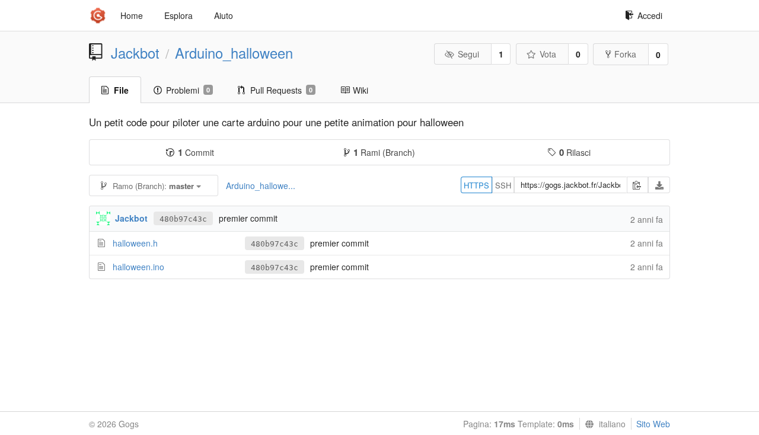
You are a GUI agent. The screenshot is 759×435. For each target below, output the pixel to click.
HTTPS (476, 185)
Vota (548, 54)
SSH (503, 185)
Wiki (360, 90)
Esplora (178, 15)
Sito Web (653, 424)
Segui (468, 54)
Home (131, 15)
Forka (625, 54)
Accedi (649, 15)
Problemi (188, 90)
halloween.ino (138, 267)
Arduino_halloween (234, 53)
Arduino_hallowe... (260, 185)
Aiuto (223, 15)
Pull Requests (281, 90)
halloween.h (135, 243)
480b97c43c (183, 219)
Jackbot (135, 53)
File (121, 90)
